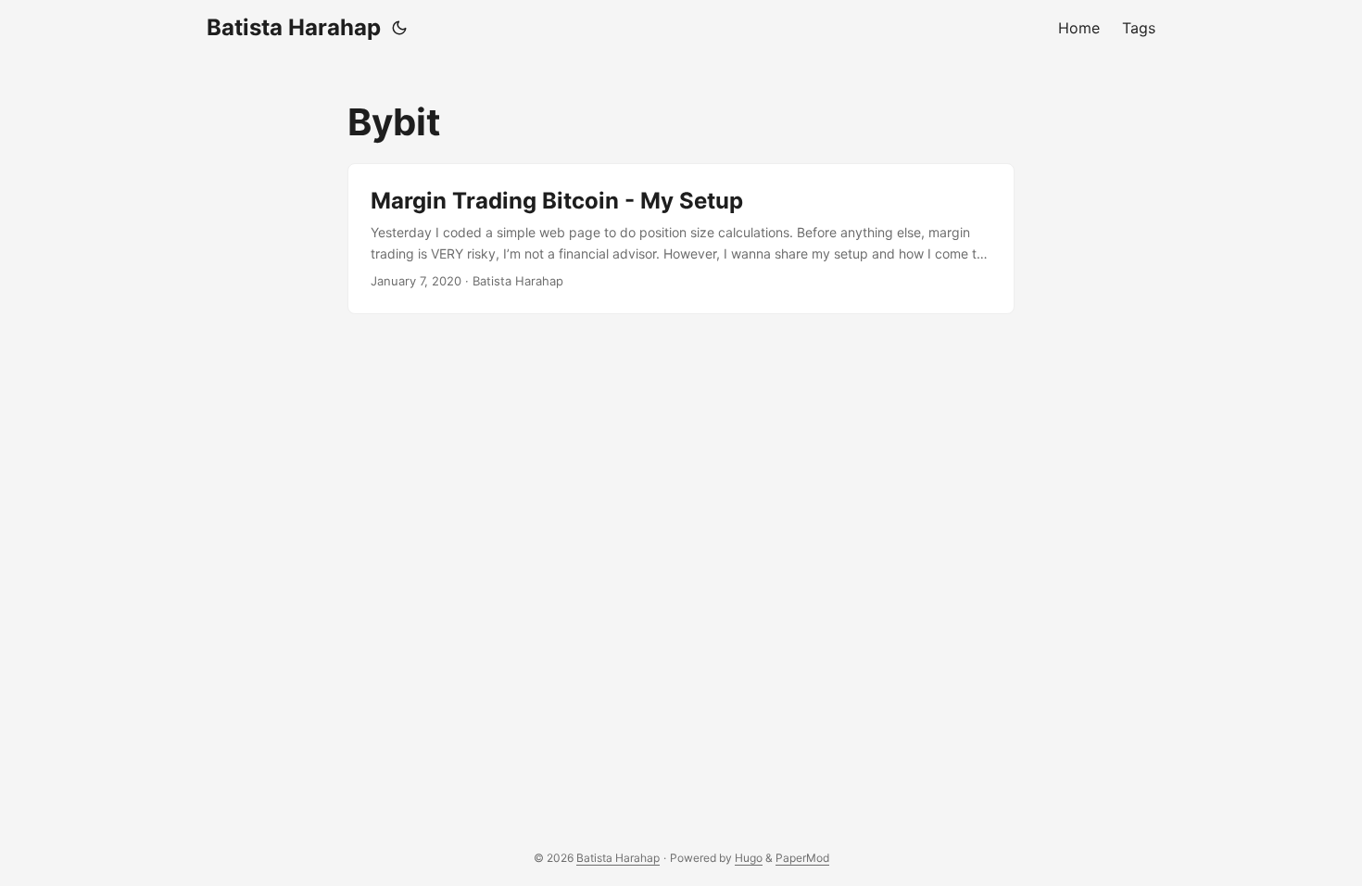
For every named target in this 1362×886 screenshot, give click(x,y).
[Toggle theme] (399, 28)
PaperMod (802, 858)
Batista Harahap (294, 27)
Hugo (749, 858)
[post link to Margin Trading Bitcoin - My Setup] (681, 238)
